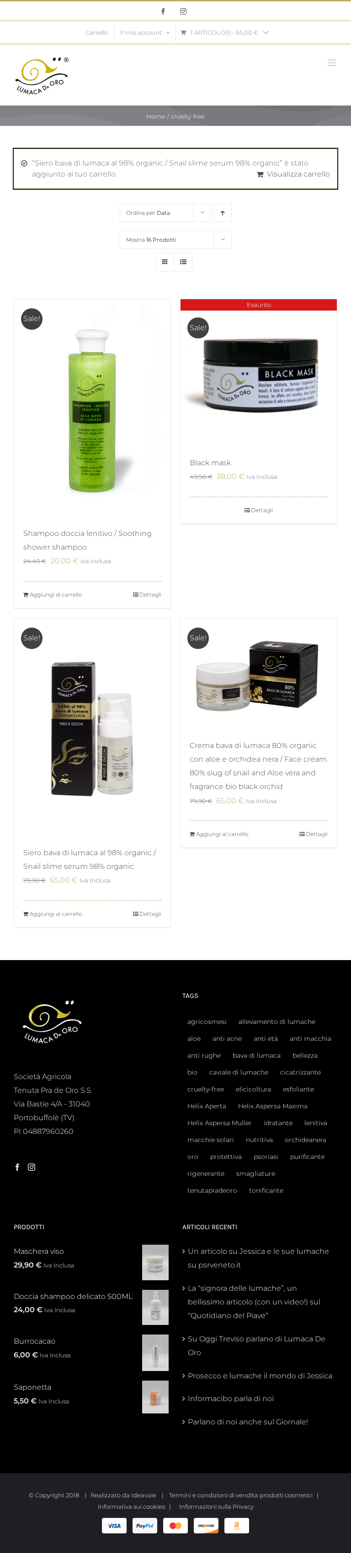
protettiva (226, 1157)
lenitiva (315, 1123)
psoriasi (266, 1157)
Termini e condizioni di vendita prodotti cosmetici (241, 1495)
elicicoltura (253, 1089)
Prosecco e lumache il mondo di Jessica (260, 1375)
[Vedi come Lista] (183, 262)
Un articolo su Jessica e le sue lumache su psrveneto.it (258, 1258)
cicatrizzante (300, 1072)
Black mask (210, 462)
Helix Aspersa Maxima (273, 1106)
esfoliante (298, 1089)
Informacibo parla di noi (231, 1398)
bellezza (305, 1055)
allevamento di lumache (277, 1022)
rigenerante (205, 1173)
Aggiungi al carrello (56, 594)
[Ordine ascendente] (223, 212)
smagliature (255, 1173)
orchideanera (305, 1140)
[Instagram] (31, 1167)
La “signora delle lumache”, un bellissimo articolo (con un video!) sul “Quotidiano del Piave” (254, 1302)
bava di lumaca (257, 1055)
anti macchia (310, 1038)
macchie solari (210, 1140)
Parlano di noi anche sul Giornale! (248, 1422)
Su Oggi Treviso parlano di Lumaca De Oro (256, 1346)
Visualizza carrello (298, 174)
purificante (307, 1157)
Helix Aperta (206, 1106)
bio (192, 1072)
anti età (266, 1038)
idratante (278, 1123)
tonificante (266, 1190)
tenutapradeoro (212, 1190)
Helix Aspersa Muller (219, 1123)
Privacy (243, 1506)
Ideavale (143, 1495)
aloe (194, 1038)
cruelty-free (205, 1089)
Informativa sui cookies (131, 1506)
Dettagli (150, 594)
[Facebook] (17, 1167)
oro (192, 1157)
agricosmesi (207, 1022)
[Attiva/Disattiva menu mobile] (332, 63)
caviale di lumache (238, 1072)
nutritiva (259, 1140)
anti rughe (204, 1055)
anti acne (227, 1038)
